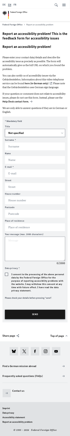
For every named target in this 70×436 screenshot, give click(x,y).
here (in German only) (37, 83)
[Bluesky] (15, 351)
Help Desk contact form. (15, 101)
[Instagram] (46, 351)
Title (7, 126)
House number (12, 194)
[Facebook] (36, 351)
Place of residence (14, 220)
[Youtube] (57, 351)
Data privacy (8, 412)
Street (8, 180)
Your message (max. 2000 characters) (24, 234)
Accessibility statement (13, 417)
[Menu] (64, 4)
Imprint (6, 408)
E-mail (9, 167)
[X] (25, 351)
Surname (10, 140)
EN (9, 4)
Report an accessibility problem (17, 422)
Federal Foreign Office (12, 24)
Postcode (10, 207)
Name (8, 153)
